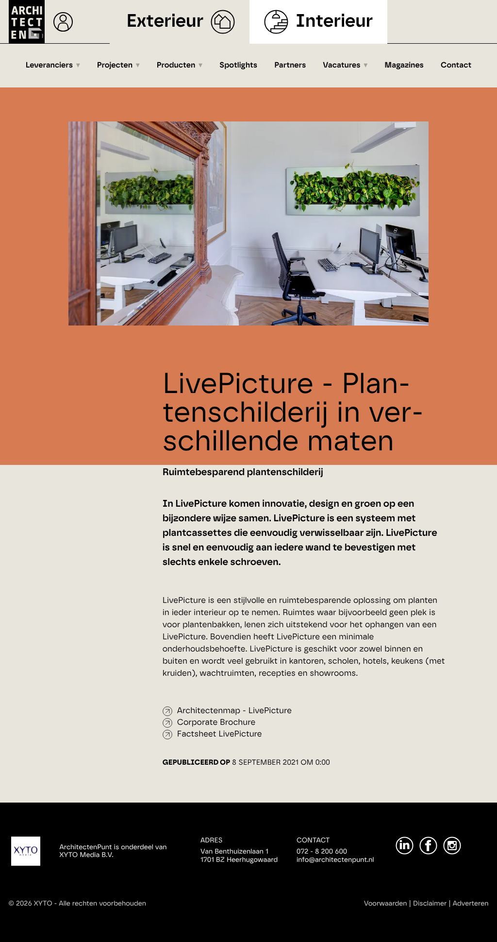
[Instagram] (452, 846)
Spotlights (238, 65)
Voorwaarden (385, 903)
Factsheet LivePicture (219, 734)
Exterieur (165, 22)
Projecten (115, 65)
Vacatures (341, 65)
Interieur (334, 22)
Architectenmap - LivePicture (234, 711)
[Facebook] (428, 846)
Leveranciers (49, 65)
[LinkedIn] (404, 846)
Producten (176, 65)
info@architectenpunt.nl (335, 859)
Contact (456, 65)
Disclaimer (430, 903)
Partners (290, 65)
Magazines (404, 65)
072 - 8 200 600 (322, 851)
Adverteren (471, 903)
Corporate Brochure (216, 723)
